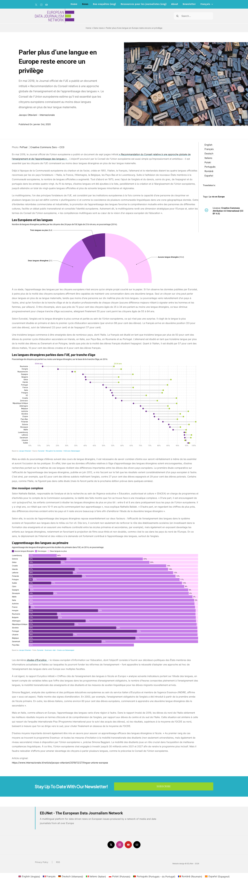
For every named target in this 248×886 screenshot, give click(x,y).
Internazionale (47, 114)
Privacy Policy (41, 862)
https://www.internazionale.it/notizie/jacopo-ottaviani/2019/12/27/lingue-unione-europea (60, 762)
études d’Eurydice (36, 660)
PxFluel (24, 147)
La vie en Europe (217, 196)
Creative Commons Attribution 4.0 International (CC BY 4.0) (228, 211)
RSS (58, 862)
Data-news (98, 28)
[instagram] (41, 5)
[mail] (137, 844)
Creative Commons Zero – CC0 (47, 147)
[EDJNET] (54, 9)
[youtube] (46, 5)
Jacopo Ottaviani (28, 114)
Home (88, 28)
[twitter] (36, 5)
